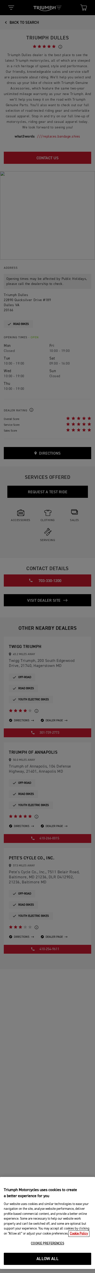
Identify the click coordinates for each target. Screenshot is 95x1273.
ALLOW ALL (47, 1259)
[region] (47, 1223)
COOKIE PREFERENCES (47, 1243)
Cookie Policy (79, 1233)
